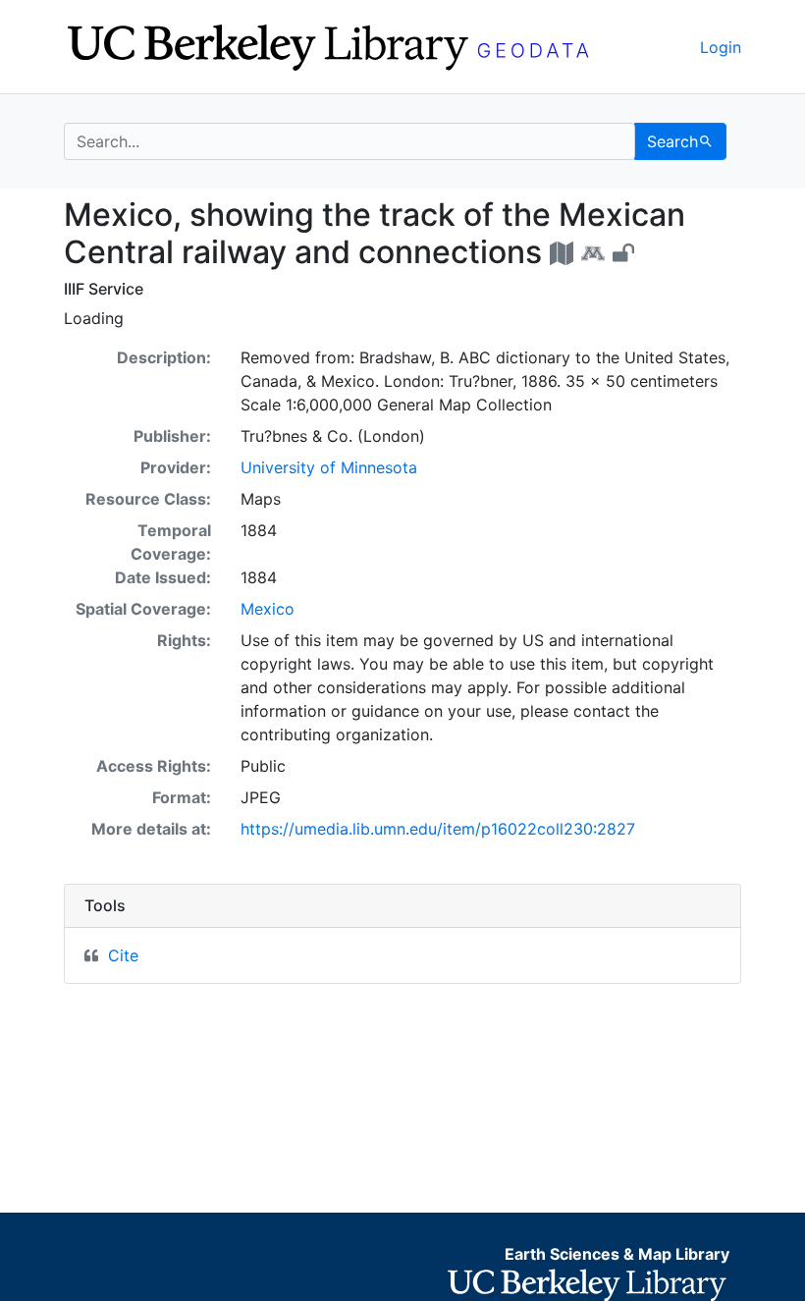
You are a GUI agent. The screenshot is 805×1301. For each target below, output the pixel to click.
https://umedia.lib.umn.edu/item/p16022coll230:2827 (438, 829)
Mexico (268, 609)
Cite (123, 955)
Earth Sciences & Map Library (617, 1254)
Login (720, 47)
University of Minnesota (329, 467)
